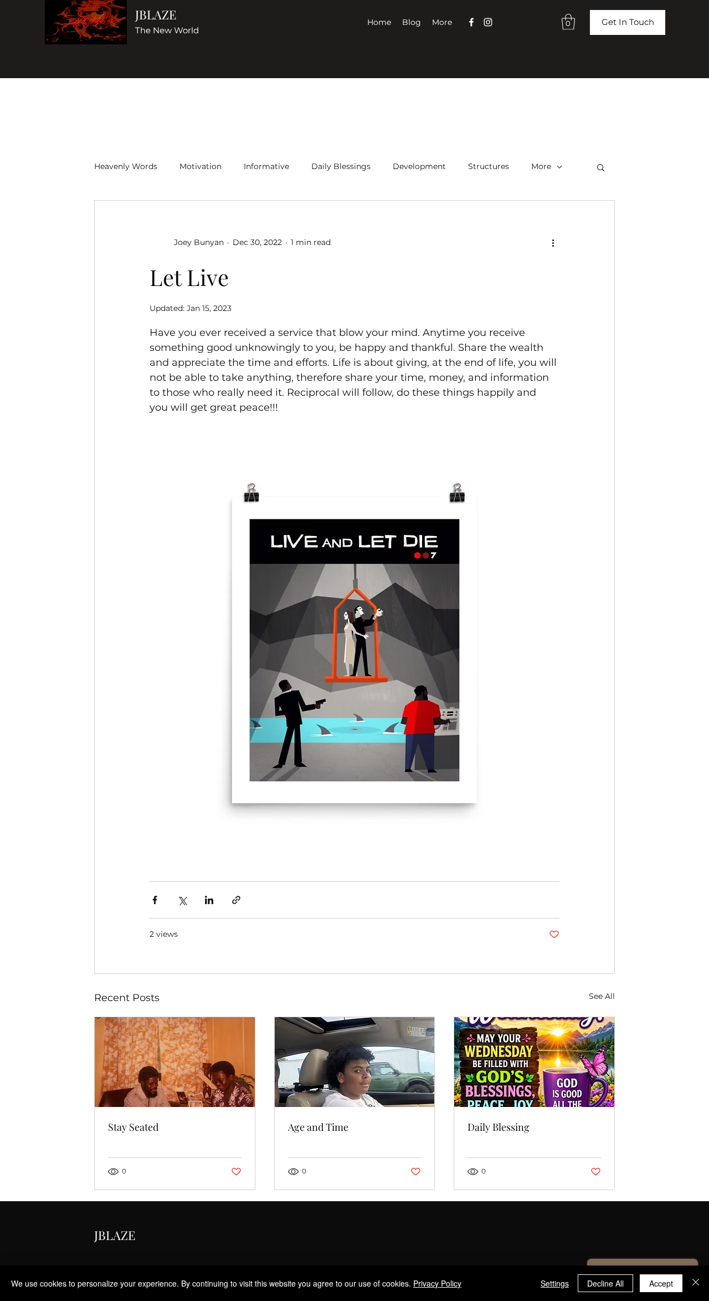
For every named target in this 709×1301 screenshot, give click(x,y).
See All (602, 996)
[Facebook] (471, 22)
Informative (266, 166)
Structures (488, 166)
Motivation (200, 166)
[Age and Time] (355, 1062)
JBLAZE (155, 14)
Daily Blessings (341, 166)
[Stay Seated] (175, 1062)
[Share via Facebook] (155, 900)
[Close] (695, 1283)
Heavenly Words (125, 166)
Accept (661, 1283)
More (541, 166)
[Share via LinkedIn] (209, 900)
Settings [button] (555, 1283)
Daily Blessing (498, 1127)
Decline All (605, 1283)
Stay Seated (133, 1127)
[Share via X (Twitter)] (182, 900)
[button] (568, 22)
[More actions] (552, 242)
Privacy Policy (437, 1283)
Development (419, 166)
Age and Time (318, 1127)
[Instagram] (488, 22)
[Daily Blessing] (534, 1062)
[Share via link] (236, 900)
